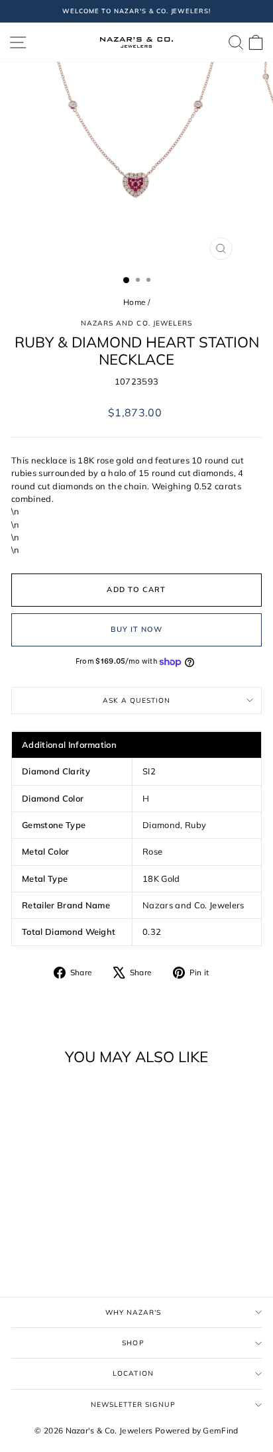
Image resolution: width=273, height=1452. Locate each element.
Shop (133, 1343)
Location (133, 1373)
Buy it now (137, 629)
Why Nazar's (133, 1312)
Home (134, 302)
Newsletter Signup (133, 1404)
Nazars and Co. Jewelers (136, 323)
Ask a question (136, 700)
